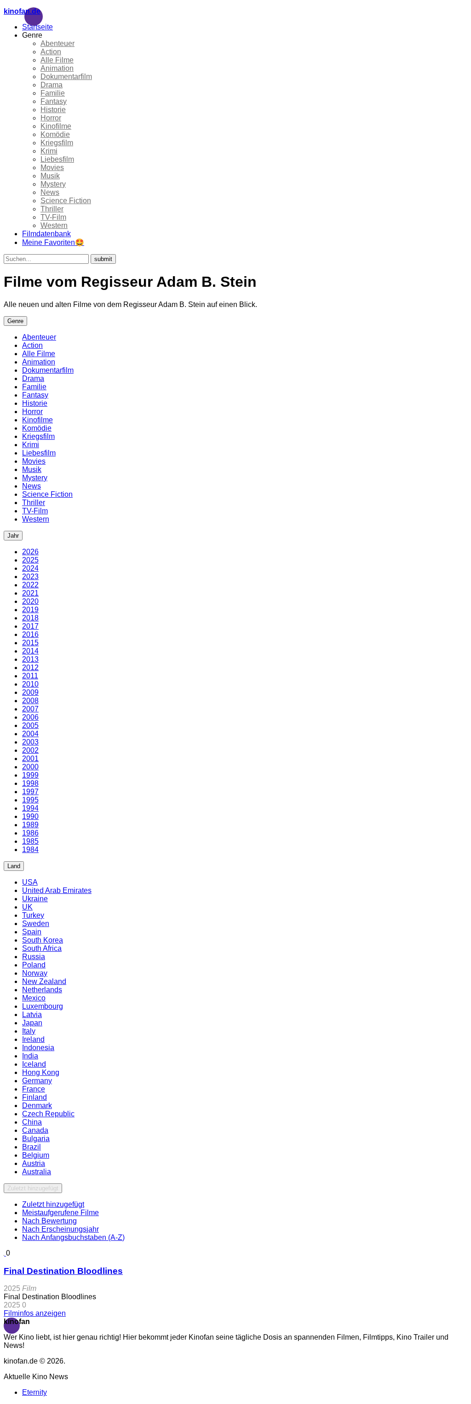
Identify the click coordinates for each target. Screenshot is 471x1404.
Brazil (31, 1147)
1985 (30, 841)
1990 (30, 816)
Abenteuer (57, 43)
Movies (52, 167)
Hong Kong (40, 1072)
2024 (30, 568)
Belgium (35, 1155)
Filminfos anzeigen (35, 1313)
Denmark (37, 1105)
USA (30, 882)
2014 (30, 651)
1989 (30, 825)
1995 (30, 800)
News (49, 192)
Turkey (33, 915)
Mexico (34, 998)
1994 (30, 808)
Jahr (13, 535)
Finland (34, 1097)
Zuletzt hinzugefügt (32, 1188)
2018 (30, 618)
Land (13, 866)
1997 (30, 792)
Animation (57, 68)
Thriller (51, 209)
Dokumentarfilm (66, 76)
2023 (30, 576)
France (33, 1089)
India (30, 1056)
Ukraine (35, 899)
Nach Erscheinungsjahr (60, 1229)
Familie (52, 93)
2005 (30, 725)
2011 (30, 676)
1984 (30, 849)
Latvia (32, 1014)
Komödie (55, 134)
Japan (32, 1023)
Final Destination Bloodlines (63, 1271)
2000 (30, 767)
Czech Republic (48, 1114)
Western (54, 225)
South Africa (42, 948)
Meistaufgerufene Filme (60, 1212)
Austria (33, 1163)
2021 (30, 593)
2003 (30, 742)
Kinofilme (55, 126)
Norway (34, 973)
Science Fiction (65, 201)
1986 (30, 833)
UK (27, 907)
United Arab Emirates (57, 890)
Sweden (35, 923)
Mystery (53, 184)
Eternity (34, 1392)
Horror (50, 118)
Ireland (33, 1039)
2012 (30, 667)
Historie (53, 110)
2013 (30, 659)
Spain (31, 932)
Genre (15, 321)
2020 (30, 601)
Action (50, 52)
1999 (30, 775)
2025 (30, 560)
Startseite (37, 27)
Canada (35, 1130)
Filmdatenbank (46, 234)
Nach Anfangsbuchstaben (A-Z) (73, 1237)
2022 (30, 585)
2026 (30, 552)
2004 (30, 734)
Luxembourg (42, 1006)
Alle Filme (57, 60)
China (32, 1122)
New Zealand (44, 981)
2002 (30, 750)
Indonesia (38, 1048)
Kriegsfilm (56, 143)
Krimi (48, 151)
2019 (30, 610)
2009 (30, 692)
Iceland (34, 1064)
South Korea (42, 940)
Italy (28, 1031)
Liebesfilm (57, 159)
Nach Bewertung (49, 1221)
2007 (30, 709)
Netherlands (42, 990)
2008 (30, 701)
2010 (30, 684)
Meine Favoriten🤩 (53, 242)
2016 (30, 634)
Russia (33, 957)
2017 (30, 626)
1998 (30, 783)
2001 (30, 758)
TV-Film (53, 217)
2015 (30, 643)
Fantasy (53, 101)
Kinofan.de (22, 11)
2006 (30, 717)
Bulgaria (36, 1139)
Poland (34, 965)
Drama (51, 85)
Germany (37, 1081)
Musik (50, 176)
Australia (36, 1172)
